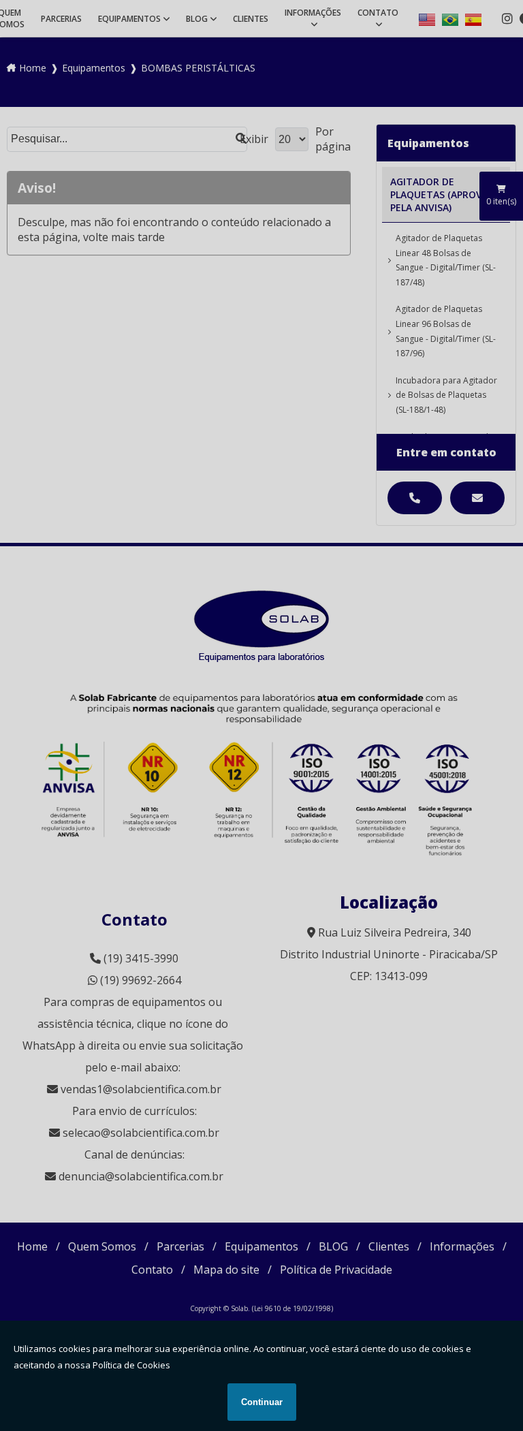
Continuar (262, 1402)
